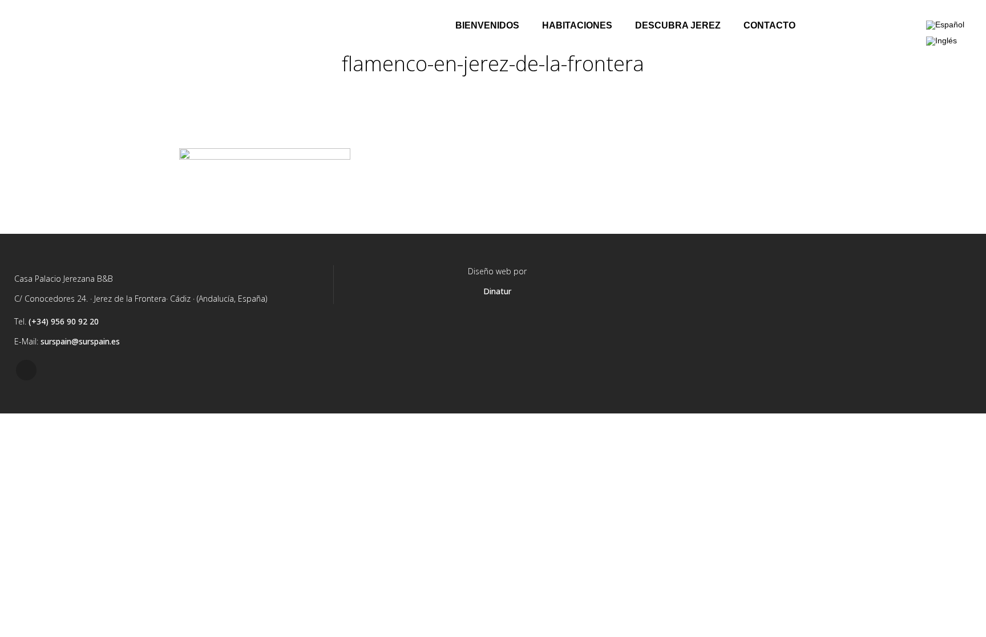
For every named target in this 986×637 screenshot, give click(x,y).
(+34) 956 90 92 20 (64, 321)
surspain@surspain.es (80, 341)
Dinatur (497, 291)
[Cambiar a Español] (945, 25)
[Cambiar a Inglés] (941, 40)
